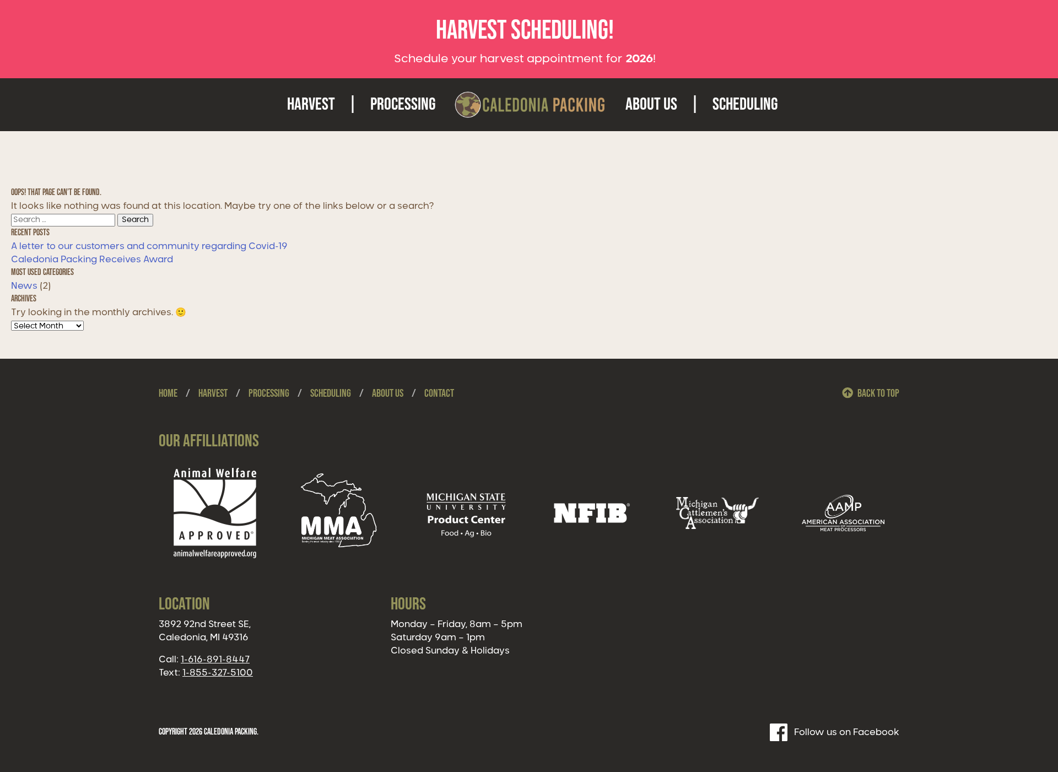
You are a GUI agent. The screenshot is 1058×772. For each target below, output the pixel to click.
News (24, 286)
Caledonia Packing (530, 104)
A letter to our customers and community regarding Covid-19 (149, 246)
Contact (439, 393)
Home (168, 393)
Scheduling (745, 104)
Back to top (878, 393)
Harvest (311, 104)
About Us (651, 104)
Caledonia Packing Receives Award (92, 259)
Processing (403, 104)
